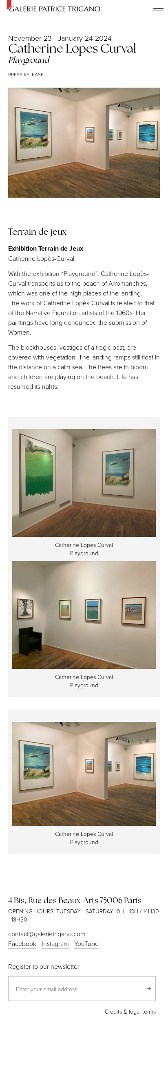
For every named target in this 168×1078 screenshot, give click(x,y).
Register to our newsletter (44, 966)
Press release (26, 74)
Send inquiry (148, 989)
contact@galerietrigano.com (47, 933)
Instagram (55, 943)
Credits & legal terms (130, 1011)
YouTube (86, 943)
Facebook (22, 943)
